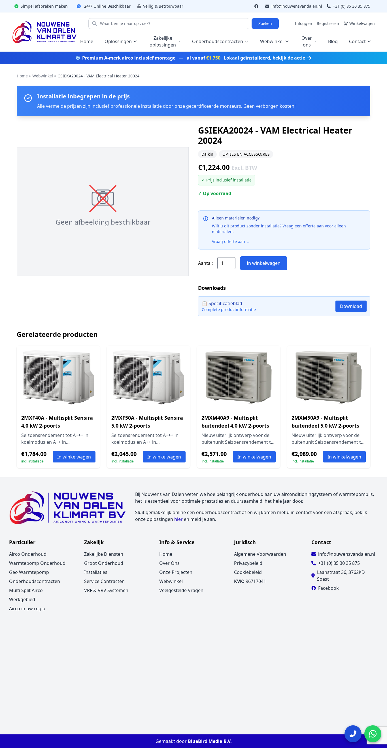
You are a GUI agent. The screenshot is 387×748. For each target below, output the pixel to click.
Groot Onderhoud (103, 563)
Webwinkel (42, 76)
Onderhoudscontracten (34, 581)
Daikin (207, 154)
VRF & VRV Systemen (106, 590)
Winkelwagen (362, 23)
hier (178, 519)
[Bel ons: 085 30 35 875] (353, 733)
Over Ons (169, 563)
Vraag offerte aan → (231, 241)
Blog (333, 41)
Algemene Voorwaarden (260, 554)
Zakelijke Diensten (103, 554)
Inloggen (303, 23)
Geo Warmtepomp (29, 572)
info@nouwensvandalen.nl (296, 6)
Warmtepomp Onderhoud (37, 563)
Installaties (95, 572)
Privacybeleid (248, 563)
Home (86, 41)
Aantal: (205, 263)
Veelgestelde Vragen (181, 590)
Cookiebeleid (248, 572)
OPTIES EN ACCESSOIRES (246, 154)
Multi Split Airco (26, 590)
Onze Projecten (175, 572)
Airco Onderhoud (27, 554)
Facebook (328, 588)
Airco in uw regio (27, 608)
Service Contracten (104, 581)
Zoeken (265, 23)
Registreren (328, 23)
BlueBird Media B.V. (210, 741)
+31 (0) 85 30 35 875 (351, 6)
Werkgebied (22, 599)
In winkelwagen (263, 263)
